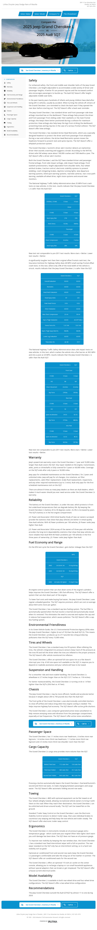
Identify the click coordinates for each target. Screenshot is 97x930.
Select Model (39, 14)
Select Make (25, 14)
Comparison (10, 79)
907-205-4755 (91, 6)
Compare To (54, 14)
